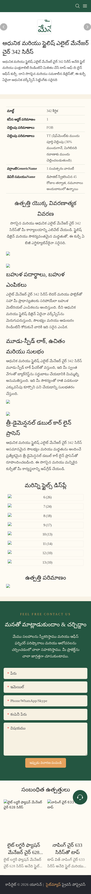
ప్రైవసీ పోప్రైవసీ (73, 884)
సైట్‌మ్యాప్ (53, 884)
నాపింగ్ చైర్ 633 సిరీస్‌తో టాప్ (67, 848)
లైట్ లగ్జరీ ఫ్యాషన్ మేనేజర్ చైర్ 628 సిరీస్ (23, 849)
